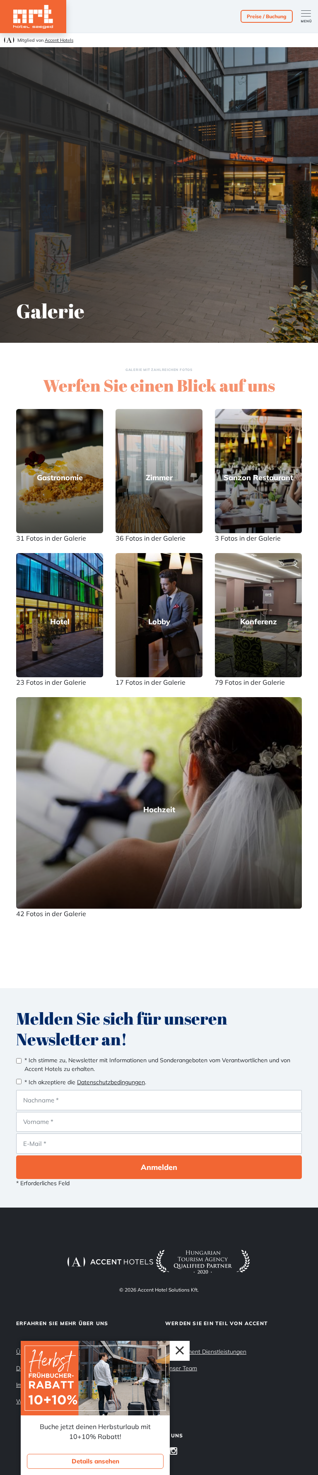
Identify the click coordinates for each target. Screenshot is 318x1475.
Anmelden (159, 1167)
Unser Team (181, 1368)
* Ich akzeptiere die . (85, 1082)
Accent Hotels (59, 40)
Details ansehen (95, 1461)
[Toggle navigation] (309, 16)
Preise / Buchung (267, 16)
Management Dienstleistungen (205, 1351)
